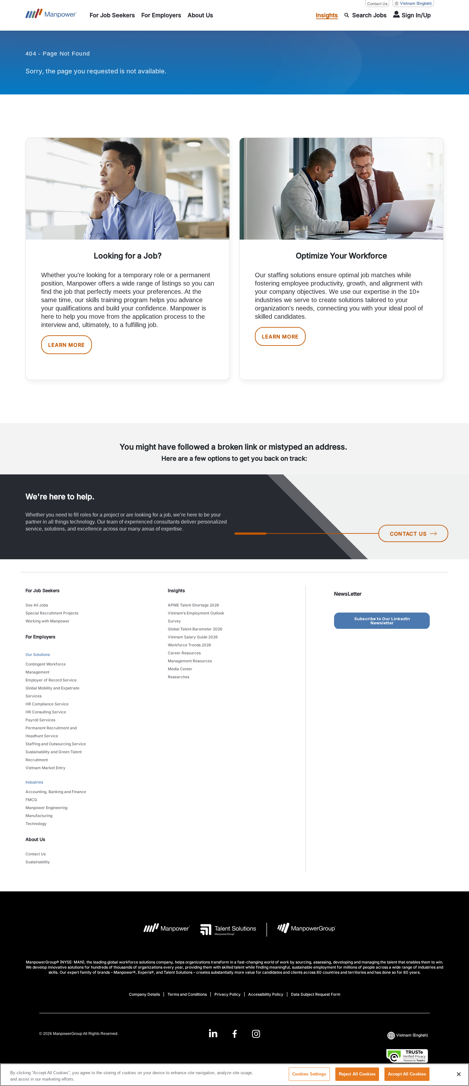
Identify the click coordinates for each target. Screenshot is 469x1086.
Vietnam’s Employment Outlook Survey (196, 617)
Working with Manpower (48, 621)
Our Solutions (38, 654)
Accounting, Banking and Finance (56, 791)
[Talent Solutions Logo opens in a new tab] (223, 929)
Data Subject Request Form (315, 994)
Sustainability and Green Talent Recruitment (54, 755)
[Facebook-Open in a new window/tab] (235, 1034)
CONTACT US (408, 534)
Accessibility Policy (265, 994)
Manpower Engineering (46, 807)
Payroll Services (40, 720)
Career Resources (184, 653)
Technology (36, 823)
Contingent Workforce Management (46, 668)
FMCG (31, 799)
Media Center (180, 668)
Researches (178, 676)
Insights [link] (176, 590)
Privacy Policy (227, 994)
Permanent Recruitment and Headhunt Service (51, 731)
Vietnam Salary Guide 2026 (193, 637)
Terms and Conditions (187, 994)
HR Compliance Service (47, 704)
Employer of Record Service (51, 680)
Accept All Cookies (407, 1074)
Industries (34, 782)
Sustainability (38, 861)
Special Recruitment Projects (52, 613)
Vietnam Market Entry (45, 767)
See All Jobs (37, 605)
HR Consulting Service (46, 712)
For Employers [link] (41, 636)
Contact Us (377, 3)
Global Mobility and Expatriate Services (52, 692)
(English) (416, 3)
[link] (234, 1034)
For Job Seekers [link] (43, 590)
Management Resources (190, 660)
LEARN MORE (66, 345)
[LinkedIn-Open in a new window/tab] (213, 1033)
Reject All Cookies (357, 1074)
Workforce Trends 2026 (189, 645)
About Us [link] (35, 839)
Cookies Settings (309, 1074)
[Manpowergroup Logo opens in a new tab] (301, 929)
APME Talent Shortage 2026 (193, 605)
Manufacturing (39, 815)
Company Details (144, 994)
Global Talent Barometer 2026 (195, 629)
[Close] (459, 1074)
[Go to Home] (51, 15)
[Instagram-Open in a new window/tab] (256, 1034)
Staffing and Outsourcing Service (56, 743)
